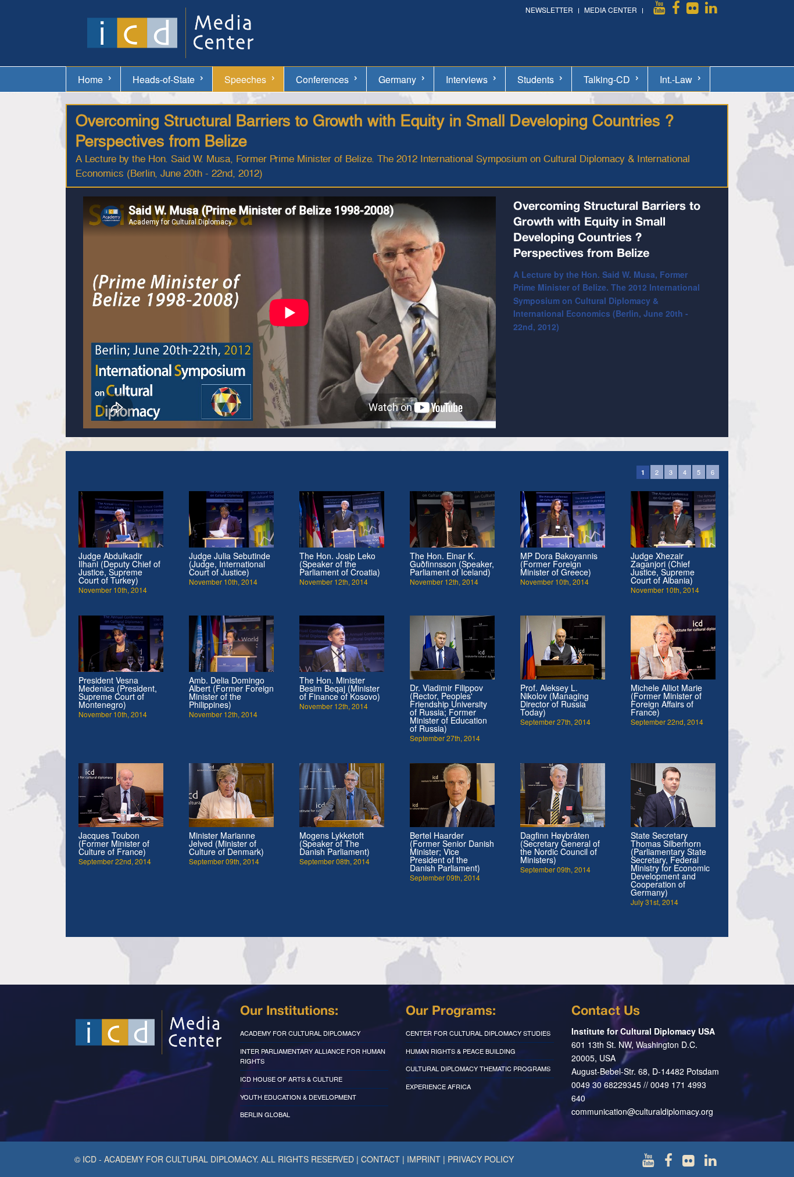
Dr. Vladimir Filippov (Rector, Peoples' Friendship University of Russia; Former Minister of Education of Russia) (448, 708)
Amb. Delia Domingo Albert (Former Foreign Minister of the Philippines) (231, 692)
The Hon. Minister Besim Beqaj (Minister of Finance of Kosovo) (339, 688)
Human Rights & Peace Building (461, 1051)
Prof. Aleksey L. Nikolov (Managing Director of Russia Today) (554, 700)
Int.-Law (676, 79)
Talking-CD (607, 79)
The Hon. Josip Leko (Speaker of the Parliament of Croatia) (339, 564)
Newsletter (549, 10)
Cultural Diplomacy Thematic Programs (478, 1068)
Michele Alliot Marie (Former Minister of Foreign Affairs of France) (666, 700)
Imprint (424, 1159)
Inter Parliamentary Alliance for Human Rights (312, 1056)
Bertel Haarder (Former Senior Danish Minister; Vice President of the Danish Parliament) (452, 851)
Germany (397, 79)
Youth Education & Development (298, 1096)
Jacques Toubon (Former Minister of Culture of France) (113, 843)
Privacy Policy (481, 1159)
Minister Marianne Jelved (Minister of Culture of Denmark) (226, 843)
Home (90, 79)
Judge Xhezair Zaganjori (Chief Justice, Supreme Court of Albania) (663, 568)
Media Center (610, 10)
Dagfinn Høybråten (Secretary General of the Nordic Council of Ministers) (560, 847)
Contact (380, 1159)
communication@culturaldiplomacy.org (642, 1111)
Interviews (467, 79)
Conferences (322, 79)
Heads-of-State (164, 79)
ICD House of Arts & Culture (291, 1078)
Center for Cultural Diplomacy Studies (478, 1033)
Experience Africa (438, 1086)
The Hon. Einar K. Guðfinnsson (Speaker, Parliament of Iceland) (452, 564)
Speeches (245, 79)
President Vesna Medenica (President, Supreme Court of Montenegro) (117, 692)
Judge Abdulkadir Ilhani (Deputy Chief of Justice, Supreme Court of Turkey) (119, 568)
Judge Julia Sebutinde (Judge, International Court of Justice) (229, 564)
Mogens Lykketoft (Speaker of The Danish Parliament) (334, 843)
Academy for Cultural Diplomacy (300, 1033)
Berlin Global (265, 1114)
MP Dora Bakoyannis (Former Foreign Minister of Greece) (559, 564)
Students (535, 79)
